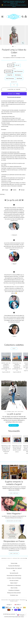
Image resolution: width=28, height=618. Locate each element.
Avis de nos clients (14, 580)
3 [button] (15, 46)
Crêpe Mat (9, 75)
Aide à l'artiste (14, 587)
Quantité (14, 81)
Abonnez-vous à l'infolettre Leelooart (14, 558)
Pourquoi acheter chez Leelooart (14, 568)
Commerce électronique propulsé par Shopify (14, 616)
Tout (14, 348)
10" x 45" (11, 65)
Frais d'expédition (6, 57)
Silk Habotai (18, 75)
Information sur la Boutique (14, 585)
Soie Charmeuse (10, 78)
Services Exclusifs (14, 573)
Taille (14, 62)
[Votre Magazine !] (14, 504)
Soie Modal (19, 78)
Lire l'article (14, 493)
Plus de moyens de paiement (14, 97)
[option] (14, 4)
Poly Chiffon (8, 71)
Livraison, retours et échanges (14, 578)
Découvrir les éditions (14, 520)
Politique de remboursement (14, 592)
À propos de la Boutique (14, 565)
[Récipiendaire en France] (14, 532)
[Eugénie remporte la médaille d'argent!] (14, 472)
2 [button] (14, 46)
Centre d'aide (14, 563)
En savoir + (14, 425)
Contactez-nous (14, 595)
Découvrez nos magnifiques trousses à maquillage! (13, 600)
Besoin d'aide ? (13, 583)
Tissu (14, 68)
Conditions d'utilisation (13, 590)
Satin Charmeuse (18, 71)
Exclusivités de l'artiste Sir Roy (14, 575)
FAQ (14, 570)
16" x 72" (17, 65)
